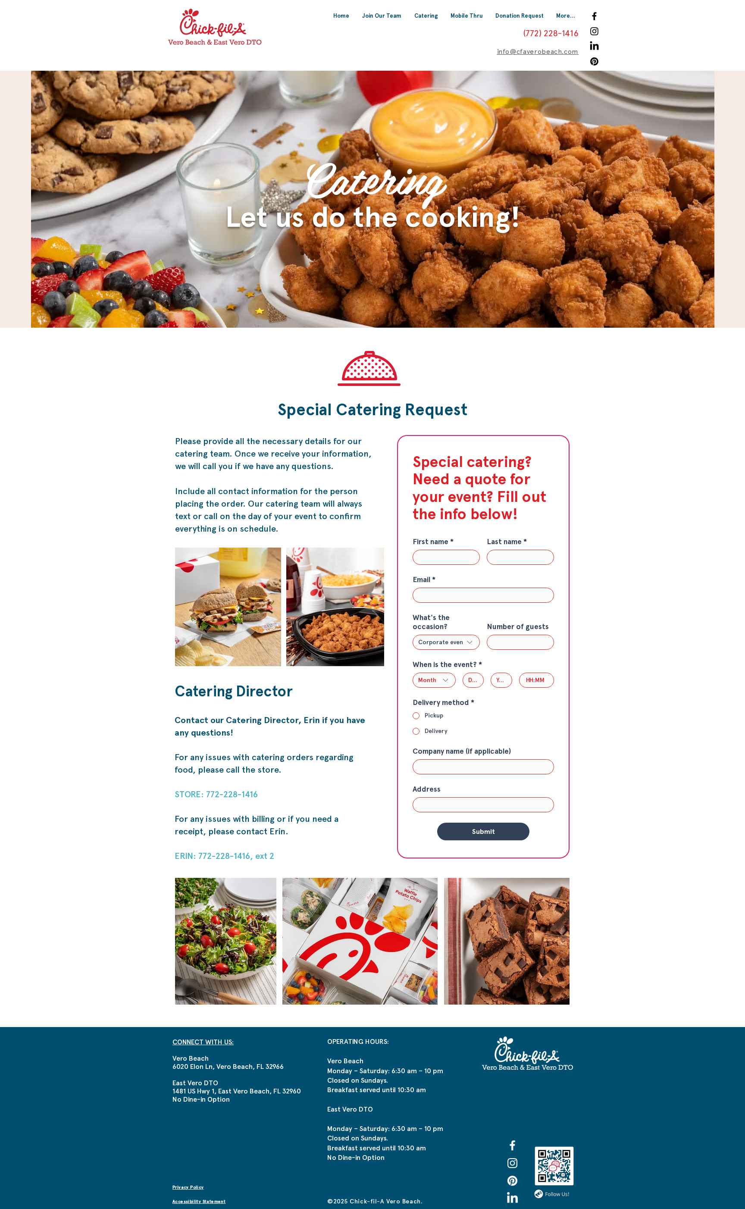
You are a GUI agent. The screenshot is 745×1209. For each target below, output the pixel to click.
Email (424, 579)
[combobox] (446, 642)
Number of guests (518, 626)
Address (427, 789)
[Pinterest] (594, 61)
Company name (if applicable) (462, 751)
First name (433, 541)
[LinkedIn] (594, 46)
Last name (507, 541)
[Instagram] (594, 31)
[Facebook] (594, 16)
